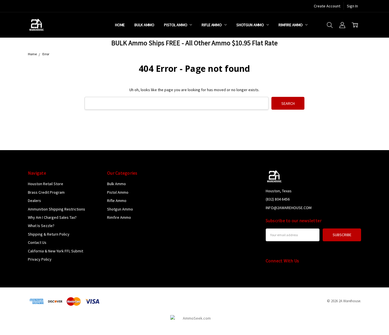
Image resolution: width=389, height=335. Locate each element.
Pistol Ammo (176, 24)
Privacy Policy (40, 259)
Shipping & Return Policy (48, 234)
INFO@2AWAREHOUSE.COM (289, 207)
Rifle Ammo (212, 24)
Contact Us (37, 242)
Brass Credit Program (46, 192)
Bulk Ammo (144, 24)
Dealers (34, 200)
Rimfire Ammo (291, 24)
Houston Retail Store (45, 183)
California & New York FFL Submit (55, 251)
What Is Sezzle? (41, 225)
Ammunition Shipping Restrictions (56, 209)
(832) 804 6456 (278, 199)
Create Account (327, 6)
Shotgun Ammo (250, 24)
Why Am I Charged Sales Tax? (52, 217)
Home (120, 24)
